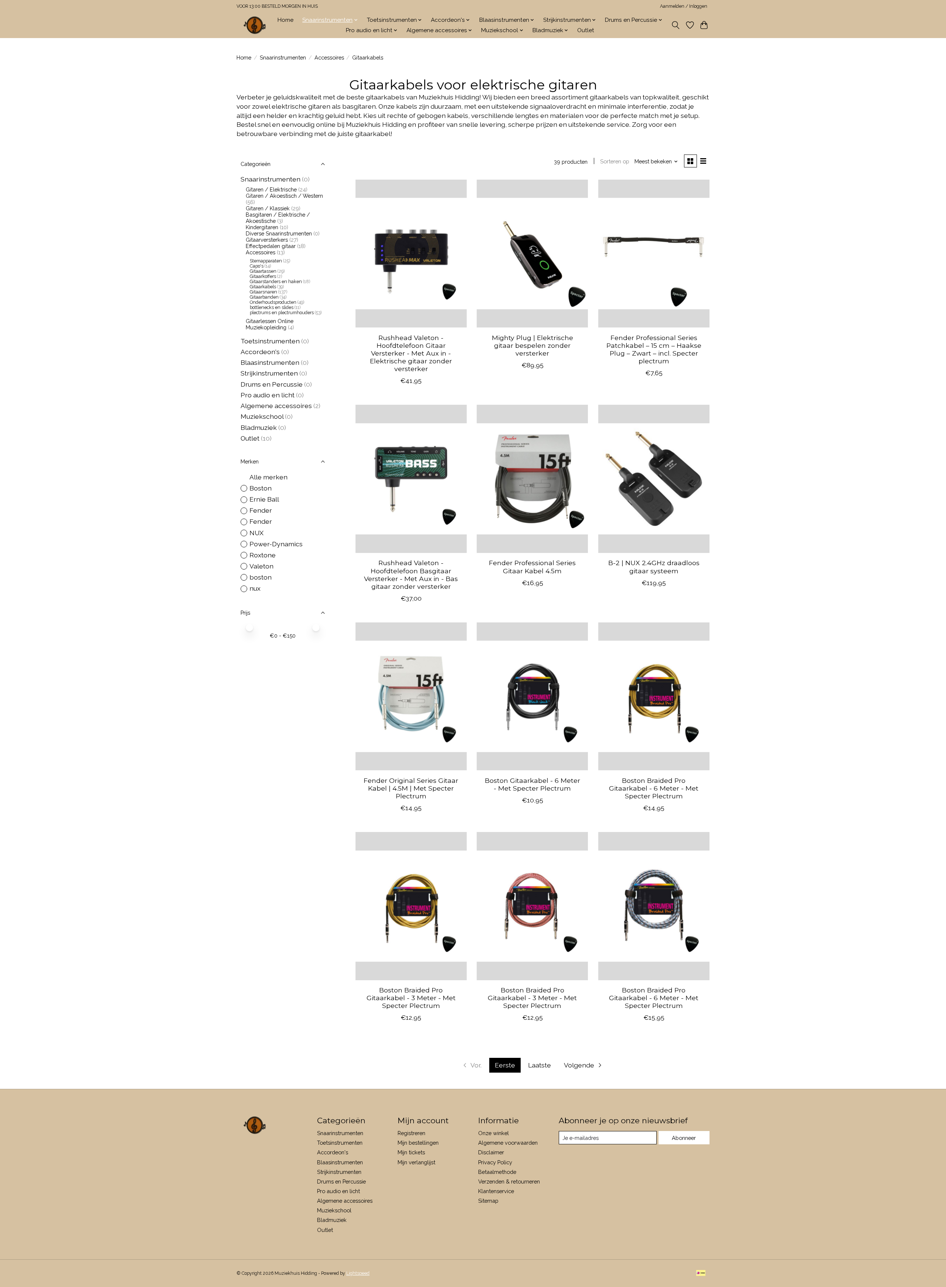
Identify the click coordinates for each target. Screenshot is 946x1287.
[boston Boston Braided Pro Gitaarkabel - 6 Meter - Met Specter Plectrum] (654, 696)
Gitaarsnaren (263, 292)
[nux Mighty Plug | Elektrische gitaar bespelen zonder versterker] (532, 253)
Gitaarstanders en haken (276, 281)
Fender (260, 510)
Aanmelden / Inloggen (683, 6)
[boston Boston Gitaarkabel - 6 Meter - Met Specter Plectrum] (532, 696)
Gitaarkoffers (263, 276)
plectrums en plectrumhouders (282, 312)
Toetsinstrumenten (270, 341)
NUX (256, 533)
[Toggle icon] (675, 25)
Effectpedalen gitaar (271, 246)
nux (255, 588)
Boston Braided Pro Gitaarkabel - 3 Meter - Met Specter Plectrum (411, 997)
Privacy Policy (495, 1162)
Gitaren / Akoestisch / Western (284, 196)
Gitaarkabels (263, 286)
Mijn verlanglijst (416, 1162)
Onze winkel (493, 1133)
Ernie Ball (264, 499)
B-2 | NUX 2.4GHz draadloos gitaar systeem (654, 566)
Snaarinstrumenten (283, 57)
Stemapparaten (266, 261)
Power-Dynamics (276, 544)
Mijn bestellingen (418, 1143)
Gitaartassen (263, 271)
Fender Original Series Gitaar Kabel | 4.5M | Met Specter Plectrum (411, 788)
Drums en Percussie (272, 384)
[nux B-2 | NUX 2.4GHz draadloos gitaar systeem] (654, 479)
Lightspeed (358, 1273)
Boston (260, 488)
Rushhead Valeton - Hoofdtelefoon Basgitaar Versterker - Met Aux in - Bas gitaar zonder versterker (411, 574)
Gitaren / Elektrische (271, 189)
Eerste (505, 1065)
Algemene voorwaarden (508, 1143)
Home (285, 20)
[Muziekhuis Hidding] (254, 25)
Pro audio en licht (268, 395)
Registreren (411, 1133)
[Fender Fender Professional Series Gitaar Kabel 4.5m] (532, 479)
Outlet (585, 30)
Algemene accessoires (276, 406)
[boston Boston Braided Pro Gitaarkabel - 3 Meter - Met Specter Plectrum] (411, 906)
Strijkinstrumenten (269, 373)
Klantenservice (496, 1191)
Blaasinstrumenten (270, 362)
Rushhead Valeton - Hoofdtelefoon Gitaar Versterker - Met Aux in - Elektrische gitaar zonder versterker (411, 353)
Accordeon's (260, 352)
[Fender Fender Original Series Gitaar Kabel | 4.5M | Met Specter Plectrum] (411, 696)
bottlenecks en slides (272, 307)
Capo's (256, 266)
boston (260, 577)
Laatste (539, 1065)
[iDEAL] (700, 1273)
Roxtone (262, 555)
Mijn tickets (411, 1152)
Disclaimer (491, 1152)
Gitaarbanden (264, 297)
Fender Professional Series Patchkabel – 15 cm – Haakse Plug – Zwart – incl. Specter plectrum (653, 349)
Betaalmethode (497, 1172)
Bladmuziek (259, 427)
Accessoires (329, 57)
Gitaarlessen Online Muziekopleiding (269, 324)
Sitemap (488, 1201)
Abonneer (684, 1138)
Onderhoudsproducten (273, 302)
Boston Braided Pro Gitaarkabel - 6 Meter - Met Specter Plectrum (653, 788)
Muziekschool (262, 416)
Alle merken (268, 477)
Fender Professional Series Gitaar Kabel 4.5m (532, 566)
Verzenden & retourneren (509, 1181)
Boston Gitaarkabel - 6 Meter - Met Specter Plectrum (532, 784)
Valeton (261, 566)
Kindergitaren (262, 227)
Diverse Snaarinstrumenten (279, 233)
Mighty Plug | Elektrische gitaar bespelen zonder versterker (532, 345)
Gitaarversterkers (267, 240)
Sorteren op (614, 161)
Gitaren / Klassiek (268, 208)
